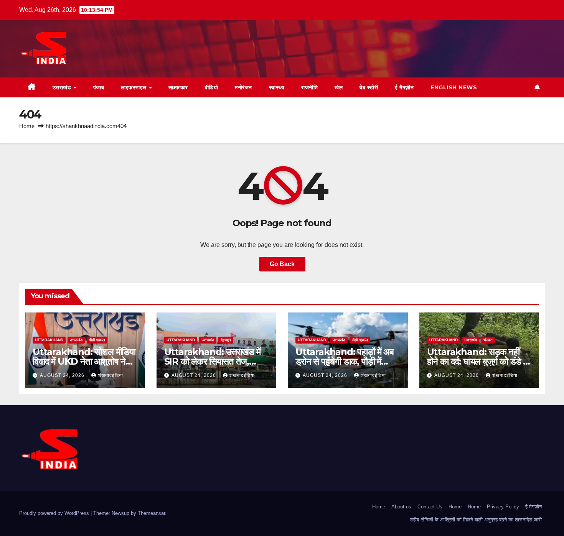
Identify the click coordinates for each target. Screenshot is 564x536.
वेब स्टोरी (369, 87)
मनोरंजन (243, 87)
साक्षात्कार (178, 87)
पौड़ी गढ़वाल (97, 340)
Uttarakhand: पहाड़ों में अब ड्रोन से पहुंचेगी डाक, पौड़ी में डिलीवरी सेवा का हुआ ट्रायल (344, 361)
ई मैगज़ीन (404, 87)
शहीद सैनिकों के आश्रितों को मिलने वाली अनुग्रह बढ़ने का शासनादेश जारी (476, 520)
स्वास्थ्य (277, 87)
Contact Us (429, 507)
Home (27, 126)
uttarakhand (49, 340)
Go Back (282, 264)
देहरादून (226, 340)
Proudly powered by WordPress (55, 513)
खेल (339, 87)
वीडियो (211, 87)
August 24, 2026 (63, 375)
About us (401, 507)
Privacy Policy (503, 507)
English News (453, 87)
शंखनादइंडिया (110, 375)
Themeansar (151, 513)
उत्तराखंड (63, 87)
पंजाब (98, 87)
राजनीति (309, 87)
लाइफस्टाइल (134, 87)
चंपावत (488, 340)
